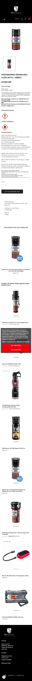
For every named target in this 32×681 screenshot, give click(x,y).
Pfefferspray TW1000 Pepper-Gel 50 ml (13, 448)
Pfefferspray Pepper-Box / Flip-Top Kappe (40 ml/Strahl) (15, 533)
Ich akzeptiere (16, 350)
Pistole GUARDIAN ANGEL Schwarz (12, 617)
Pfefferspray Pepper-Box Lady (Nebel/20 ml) (15, 322)
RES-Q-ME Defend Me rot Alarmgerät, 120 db (15, 575)
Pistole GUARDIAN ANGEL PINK (11, 364)
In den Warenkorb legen (13, 191)
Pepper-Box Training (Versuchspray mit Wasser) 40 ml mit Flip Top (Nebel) (16, 270)
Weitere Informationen (9, 341)
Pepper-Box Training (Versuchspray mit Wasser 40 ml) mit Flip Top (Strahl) (13, 490)
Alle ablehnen (16, 345)
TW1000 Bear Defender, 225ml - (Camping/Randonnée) (11, 406)
